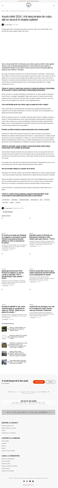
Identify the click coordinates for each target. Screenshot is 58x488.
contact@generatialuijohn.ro (34, 1)
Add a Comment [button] (8, 211)
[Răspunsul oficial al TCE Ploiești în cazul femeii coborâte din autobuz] (4, 337)
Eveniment (4, 443)
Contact (50, 381)
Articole (7, 10)
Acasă (3, 10)
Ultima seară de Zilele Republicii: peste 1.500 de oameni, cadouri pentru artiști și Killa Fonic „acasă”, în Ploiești (17, 353)
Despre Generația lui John (8, 425)
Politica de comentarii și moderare (9, 466)
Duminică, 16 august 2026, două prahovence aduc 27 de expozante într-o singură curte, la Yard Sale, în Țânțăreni (18, 345)
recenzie (11, 202)
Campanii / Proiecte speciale (8, 450)
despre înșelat (14, 199)
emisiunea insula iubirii (24, 199)
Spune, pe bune (39, 381)
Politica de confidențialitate (8, 458)
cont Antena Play (6, 199)
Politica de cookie (6, 463)
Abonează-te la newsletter (8, 470)
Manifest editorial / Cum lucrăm (9, 428)
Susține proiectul (5, 468)
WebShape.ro (31, 485)
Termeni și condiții (6, 461)
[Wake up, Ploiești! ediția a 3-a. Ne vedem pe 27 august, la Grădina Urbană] (4, 329)
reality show (5, 202)
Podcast (4, 445)
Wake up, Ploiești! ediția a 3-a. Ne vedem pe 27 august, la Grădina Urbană (17, 329)
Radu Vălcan (47, 199)
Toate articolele (5, 441)
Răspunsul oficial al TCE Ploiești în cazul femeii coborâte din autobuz (18, 337)
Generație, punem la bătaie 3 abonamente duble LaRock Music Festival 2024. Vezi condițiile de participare (26, 147)
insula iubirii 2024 (34, 199)
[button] (2, 5)
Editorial (3, 448)
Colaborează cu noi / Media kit (9, 432)
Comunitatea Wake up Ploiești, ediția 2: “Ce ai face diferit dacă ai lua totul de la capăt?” (17, 362)
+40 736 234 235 (22, 1)
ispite (41, 199)
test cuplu (18, 202)
